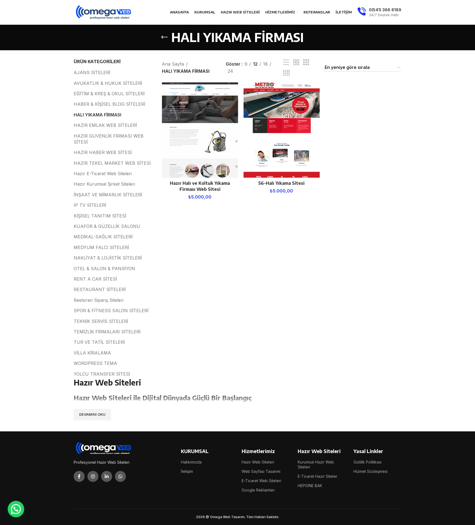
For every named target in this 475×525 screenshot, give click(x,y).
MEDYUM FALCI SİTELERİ (101, 247)
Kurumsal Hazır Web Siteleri (316, 464)
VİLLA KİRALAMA (92, 353)
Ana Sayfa (173, 64)
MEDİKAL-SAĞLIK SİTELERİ (103, 236)
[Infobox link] (379, 12)
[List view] (286, 62)
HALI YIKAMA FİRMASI (97, 115)
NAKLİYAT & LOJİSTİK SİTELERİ (108, 258)
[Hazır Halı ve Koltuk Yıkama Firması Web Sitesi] (200, 129)
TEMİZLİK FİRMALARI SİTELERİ (107, 331)
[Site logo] (104, 12)
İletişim (187, 471)
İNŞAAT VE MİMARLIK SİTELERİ (108, 194)
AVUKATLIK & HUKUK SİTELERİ (108, 83)
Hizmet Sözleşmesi (371, 471)
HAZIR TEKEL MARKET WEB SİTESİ (112, 163)
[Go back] (164, 37)
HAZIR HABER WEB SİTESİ (103, 152)
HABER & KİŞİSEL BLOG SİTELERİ (109, 104)
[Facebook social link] (79, 476)
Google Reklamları (258, 490)
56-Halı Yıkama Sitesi (281, 183)
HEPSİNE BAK (310, 485)
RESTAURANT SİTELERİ (100, 289)
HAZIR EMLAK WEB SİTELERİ (105, 125)
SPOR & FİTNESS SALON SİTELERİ (111, 310)
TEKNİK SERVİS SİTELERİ (101, 321)
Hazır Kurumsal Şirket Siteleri (104, 184)
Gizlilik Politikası (368, 462)
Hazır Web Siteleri (258, 462)
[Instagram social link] (92, 476)
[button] (16, 509)
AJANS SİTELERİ (92, 72)
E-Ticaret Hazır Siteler (317, 476)
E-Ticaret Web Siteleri (261, 480)
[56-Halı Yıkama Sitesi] (282, 129)
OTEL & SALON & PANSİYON (104, 268)
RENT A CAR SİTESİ (95, 279)
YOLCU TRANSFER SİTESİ (102, 374)
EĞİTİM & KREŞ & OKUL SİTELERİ (109, 93)
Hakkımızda (191, 462)
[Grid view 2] (296, 62)
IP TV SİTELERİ (90, 205)
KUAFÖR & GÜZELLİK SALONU (107, 226)
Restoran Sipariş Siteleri (98, 300)
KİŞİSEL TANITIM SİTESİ (100, 216)
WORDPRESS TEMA (95, 363)
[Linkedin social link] (106, 476)
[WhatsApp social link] (120, 476)
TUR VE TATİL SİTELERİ (99, 342)
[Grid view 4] (286, 73)
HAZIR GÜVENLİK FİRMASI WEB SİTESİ (108, 139)
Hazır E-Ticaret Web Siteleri (103, 173)
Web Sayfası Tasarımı (261, 471)
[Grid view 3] (306, 62)
